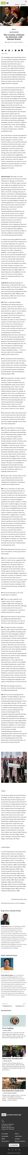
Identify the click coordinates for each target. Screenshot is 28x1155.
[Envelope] (19, 1149)
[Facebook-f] (8, 1149)
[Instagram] (15, 1149)
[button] (25, 1)
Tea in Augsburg (7, 1028)
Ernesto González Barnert (10, 1093)
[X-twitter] (12, 1149)
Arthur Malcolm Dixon (9, 955)
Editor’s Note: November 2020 (12, 1058)
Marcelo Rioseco (8, 1060)
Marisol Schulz (18, 42)
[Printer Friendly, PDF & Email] (22, 51)
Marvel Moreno (7, 1030)
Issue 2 (14, 29)
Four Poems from (13, 1091)
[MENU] (9, 3)
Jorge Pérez (10, 42)
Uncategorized (14, 32)
